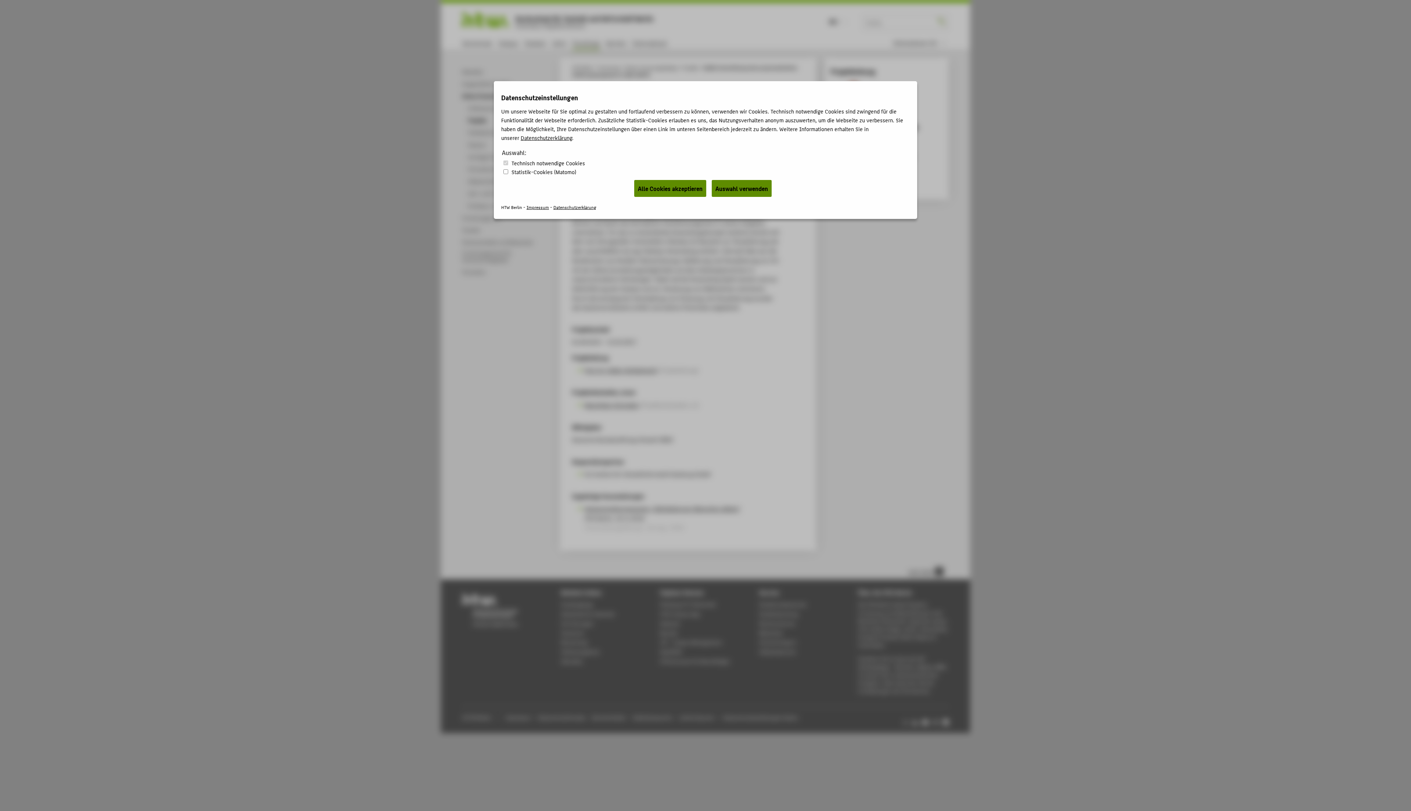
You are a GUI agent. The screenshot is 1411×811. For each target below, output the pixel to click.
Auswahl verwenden (741, 188)
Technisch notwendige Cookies (548, 163)
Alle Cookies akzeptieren (670, 188)
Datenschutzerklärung (546, 137)
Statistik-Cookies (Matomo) (543, 171)
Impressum (538, 206)
